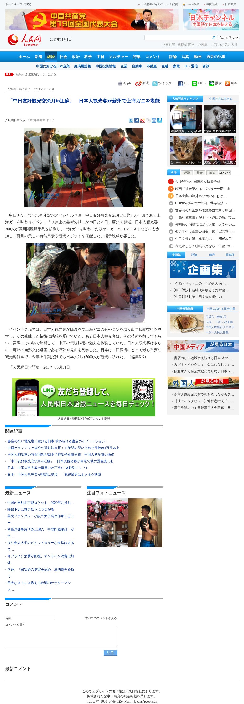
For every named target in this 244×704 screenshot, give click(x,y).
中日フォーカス (44, 89)
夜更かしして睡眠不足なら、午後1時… (204, 246)
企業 (124, 66)
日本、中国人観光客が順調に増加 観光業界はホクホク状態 (54, 474)
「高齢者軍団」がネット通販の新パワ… (205, 217)
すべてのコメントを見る (101, 618)
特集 (137, 57)
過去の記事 (215, 57)
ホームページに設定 (18, 4)
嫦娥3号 (221, 316)
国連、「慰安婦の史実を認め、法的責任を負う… (40, 573)
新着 (38, 57)
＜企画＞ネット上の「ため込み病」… (200, 283)
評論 (173, 57)
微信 (218, 83)
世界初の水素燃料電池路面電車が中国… (205, 210)
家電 (176, 66)
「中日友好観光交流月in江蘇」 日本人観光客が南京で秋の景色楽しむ (61, 461)
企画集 (203, 45)
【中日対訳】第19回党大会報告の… (198, 297)
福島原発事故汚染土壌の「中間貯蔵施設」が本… (40, 533)
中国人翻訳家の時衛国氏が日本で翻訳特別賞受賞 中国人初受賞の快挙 (61, 454)
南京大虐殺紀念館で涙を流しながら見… (204, 394)
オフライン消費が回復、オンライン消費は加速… (40, 559)
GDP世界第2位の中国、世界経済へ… (202, 203)
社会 (63, 57)
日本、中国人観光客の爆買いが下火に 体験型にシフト (48, 468)
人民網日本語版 (17, 89)
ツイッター (166, 83)
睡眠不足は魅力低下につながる (30, 509)
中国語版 (212, 4)
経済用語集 (82, 66)
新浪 (145, 83)
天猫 (209, 322)
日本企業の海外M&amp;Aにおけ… (200, 196)
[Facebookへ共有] (136, 120)
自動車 (137, 66)
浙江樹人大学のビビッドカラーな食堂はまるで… (40, 546)
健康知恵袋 (186, 45)
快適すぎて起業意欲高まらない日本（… (204, 371)
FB (186, 83)
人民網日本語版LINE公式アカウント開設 (84, 418)
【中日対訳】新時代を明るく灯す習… (200, 290)
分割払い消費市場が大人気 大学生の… (205, 224)
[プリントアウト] (154, 120)
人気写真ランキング (185, 98)
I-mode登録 (192, 4)
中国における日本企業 (53, 66)
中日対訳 (168, 45)
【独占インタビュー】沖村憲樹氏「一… (204, 401)
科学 (88, 57)
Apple (127, 83)
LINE (202, 83)
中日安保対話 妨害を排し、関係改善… (205, 239)
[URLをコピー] (148, 120)
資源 (206, 66)
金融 (165, 66)
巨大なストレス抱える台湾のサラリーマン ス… (40, 586)
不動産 (152, 66)
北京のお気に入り (224, 45)
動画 (198, 57)
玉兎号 (210, 316)
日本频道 (230, 4)
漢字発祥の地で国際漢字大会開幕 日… (204, 408)
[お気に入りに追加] (159, 120)
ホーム (24, 57)
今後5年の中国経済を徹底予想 (197, 181)
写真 (185, 57)
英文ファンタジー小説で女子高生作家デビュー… (40, 519)
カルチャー (118, 57)
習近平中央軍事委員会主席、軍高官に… (205, 232)
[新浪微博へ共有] (142, 120)
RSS (234, 83)
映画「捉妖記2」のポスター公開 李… (204, 189)
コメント (153, 57)
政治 (76, 57)
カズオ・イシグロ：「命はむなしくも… (204, 364)
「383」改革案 (223, 322)
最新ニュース (18, 492)
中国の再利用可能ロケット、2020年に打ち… (40, 503)
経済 (51, 57)
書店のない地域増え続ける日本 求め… (203, 358)
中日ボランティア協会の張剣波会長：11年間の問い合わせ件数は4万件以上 (63, 448)
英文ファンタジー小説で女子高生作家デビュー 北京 (50, 74)
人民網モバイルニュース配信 (159, 4)
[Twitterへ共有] (131, 120)
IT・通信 (191, 66)
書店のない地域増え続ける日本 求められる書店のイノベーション (56, 441)
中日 (100, 57)
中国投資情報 (106, 66)
